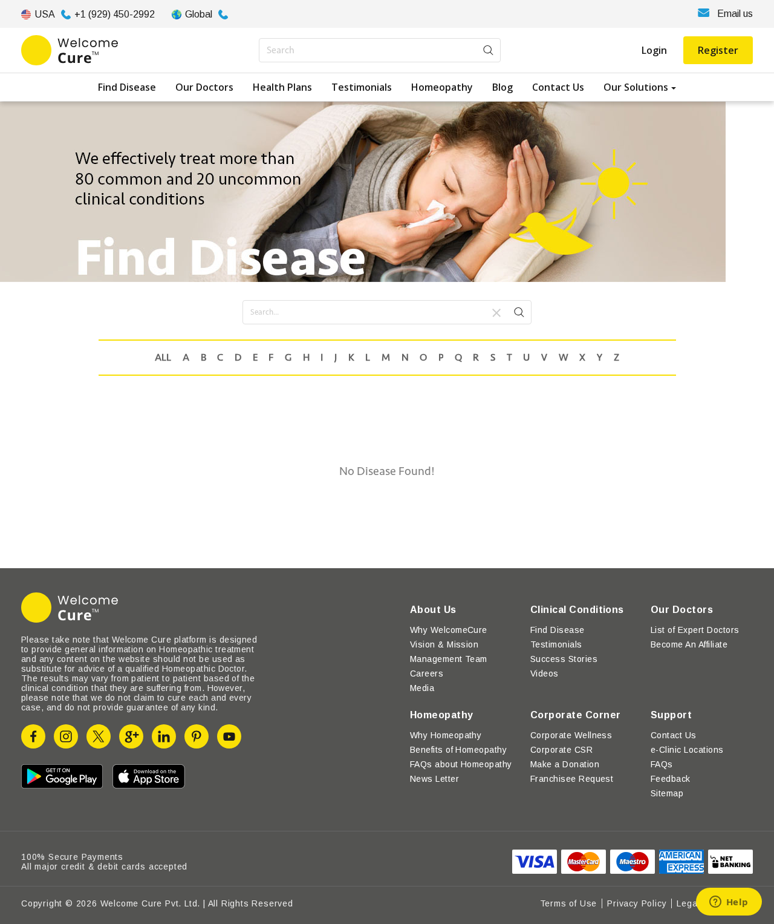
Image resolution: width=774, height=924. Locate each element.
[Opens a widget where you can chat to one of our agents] (728, 903)
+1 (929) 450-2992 (114, 14)
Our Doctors (204, 87)
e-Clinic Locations (687, 750)
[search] (519, 314)
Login (654, 50)
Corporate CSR (561, 750)
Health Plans (282, 87)
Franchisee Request (572, 779)
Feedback (671, 779)
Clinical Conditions (577, 610)
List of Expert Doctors (695, 630)
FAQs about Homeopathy (461, 764)
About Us (433, 610)
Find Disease (127, 87)
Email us (735, 13)
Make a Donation (564, 764)
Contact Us (558, 87)
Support (671, 715)
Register (718, 50)
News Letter (434, 779)
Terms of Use (568, 903)
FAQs (662, 764)
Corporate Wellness (571, 735)
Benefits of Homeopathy (458, 750)
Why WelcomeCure (448, 630)
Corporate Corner (575, 715)
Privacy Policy (636, 903)
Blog (502, 87)
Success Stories (563, 659)
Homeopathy (442, 87)
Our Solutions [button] (635, 87)
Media (422, 688)
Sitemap (667, 793)
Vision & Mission (444, 644)
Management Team (448, 659)
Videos (544, 673)
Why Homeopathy (446, 735)
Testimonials (361, 87)
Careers (426, 673)
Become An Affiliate (689, 644)
